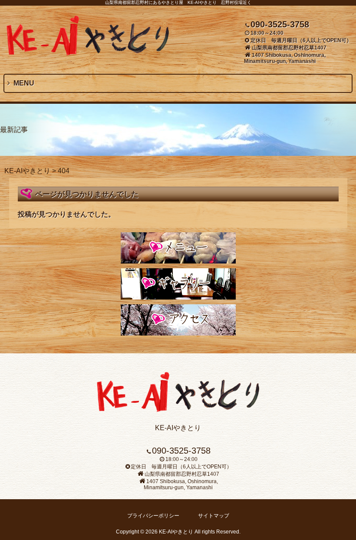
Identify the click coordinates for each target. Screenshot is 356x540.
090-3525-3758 (280, 24)
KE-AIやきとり (27, 171)
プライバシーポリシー (153, 516)
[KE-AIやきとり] (87, 53)
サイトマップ (213, 516)
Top (335, 519)
